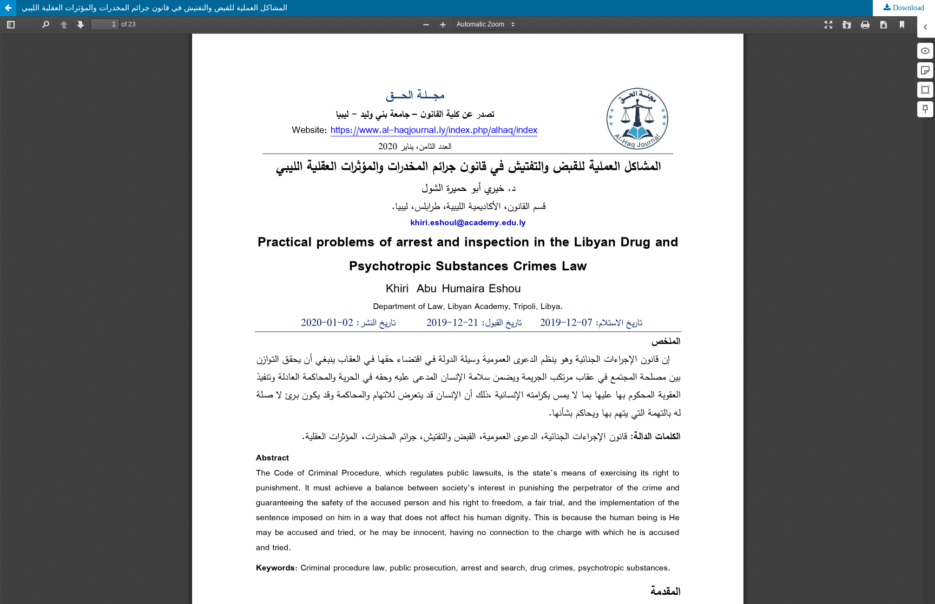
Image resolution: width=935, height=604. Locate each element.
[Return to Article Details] (8, 8)
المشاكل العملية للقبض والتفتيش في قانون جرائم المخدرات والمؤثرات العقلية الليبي (154, 8)
